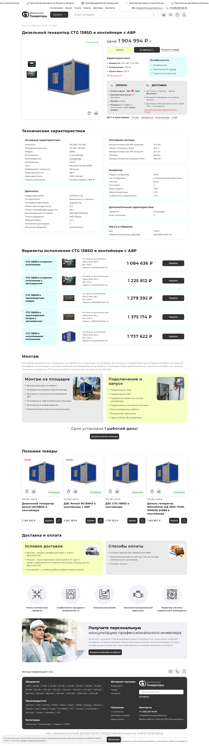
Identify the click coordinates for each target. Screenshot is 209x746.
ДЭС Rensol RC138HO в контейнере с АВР (80, 505)
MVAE (79, 705)
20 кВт (53, 686)
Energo (87, 705)
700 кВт (40, 693)
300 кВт (77, 689)
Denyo (39, 712)
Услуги (77, 8)
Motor (63, 705)
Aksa (44, 709)
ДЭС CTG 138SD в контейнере (117, 505)
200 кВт (67, 689)
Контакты (110, 8)
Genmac (30, 705)
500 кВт (97, 689)
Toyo (37, 709)
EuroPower (91, 709)
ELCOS (46, 705)
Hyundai (30, 712)
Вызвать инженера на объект (105, 652)
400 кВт (87, 689)
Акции (68, 8)
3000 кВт (93, 693)
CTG (59, 712)
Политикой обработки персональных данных (28, 741)
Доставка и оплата (120, 715)
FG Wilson (63, 709)
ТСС (72, 709)
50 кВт (80, 686)
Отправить (144, 696)
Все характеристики (114, 75)
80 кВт (29, 689)
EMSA (55, 705)
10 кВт (36, 686)
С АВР (174, 117)
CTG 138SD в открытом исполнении (39, 263)
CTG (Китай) (75, 159)
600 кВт (30, 693)
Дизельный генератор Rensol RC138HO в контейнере (38, 507)
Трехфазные (147, 117)
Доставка (98, 8)
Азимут (80, 709)
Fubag (52, 709)
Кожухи (57, 724)
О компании (56, 8)
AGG (38, 705)
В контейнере (162, 117)
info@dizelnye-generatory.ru (149, 8)
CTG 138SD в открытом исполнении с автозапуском (39, 280)
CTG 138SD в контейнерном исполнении (34, 336)
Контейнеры (44, 724)
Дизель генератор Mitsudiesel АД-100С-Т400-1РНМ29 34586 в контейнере (166, 508)
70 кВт (97, 686)
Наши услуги (117, 719)
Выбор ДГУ (116, 686)
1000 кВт (71, 693)
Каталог (57, 14)
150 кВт (56, 689)
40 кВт (70, 686)
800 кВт (50, 693)
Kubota (29, 709)
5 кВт (28, 686)
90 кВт (38, 689)
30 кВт (62, 686)
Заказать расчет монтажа (104, 436)
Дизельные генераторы (31, 25)
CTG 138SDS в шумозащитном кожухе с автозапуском (35, 317)
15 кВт (44, 686)
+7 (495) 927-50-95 (178, 8)
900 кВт (60, 693)
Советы (87, 8)
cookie (6, 741)
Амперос (49, 712)
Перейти (173, 263)
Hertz (71, 705)
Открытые (31, 724)
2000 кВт (82, 693)
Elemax (97, 705)
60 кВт (88, 686)
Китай (173, 69)
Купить (119, 50)
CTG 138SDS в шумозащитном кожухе (35, 298)
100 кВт (44, 25)
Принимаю (113, 739)
